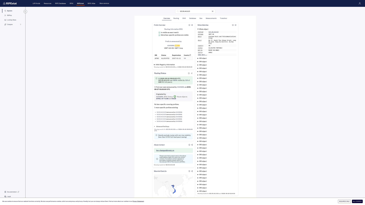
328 (186, 80)
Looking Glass (11, 20)
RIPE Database (60, 3)
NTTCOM (165, 99)
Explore (9, 11)
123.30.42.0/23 (161, 114)
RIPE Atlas (91, 3)
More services (104, 3)
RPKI (71, 3)
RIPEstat (80, 3)
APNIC (158, 99)
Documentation (12, 192)
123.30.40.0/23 (161, 112)
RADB (174, 99)
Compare (10, 24)
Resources (47, 3)
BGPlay (9, 15)
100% (175, 80)
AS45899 (180, 87)
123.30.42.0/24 (161, 121)
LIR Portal (36, 3)
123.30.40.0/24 (161, 116)
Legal (9, 196)
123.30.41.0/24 (161, 119)
